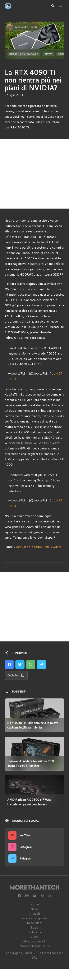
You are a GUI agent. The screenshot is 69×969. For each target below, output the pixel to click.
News (49, 54)
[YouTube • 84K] (34, 896)
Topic (34, 927)
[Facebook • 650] (19, 896)
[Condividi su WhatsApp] (30, 664)
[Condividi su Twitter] (20, 664)
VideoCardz (21, 546)
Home (34, 904)
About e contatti (34, 941)
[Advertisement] (34, 174)
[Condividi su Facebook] (9, 664)
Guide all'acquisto (34, 918)
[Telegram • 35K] (42, 896)
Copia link (13, 675)
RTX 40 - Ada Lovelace (23, 54)
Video (34, 936)
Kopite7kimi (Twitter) (47, 546)
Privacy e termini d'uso (34, 946)
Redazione (34, 932)
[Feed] (50, 896)
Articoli (34, 913)
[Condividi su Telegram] (41, 664)
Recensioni (34, 922)
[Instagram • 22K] (27, 896)
